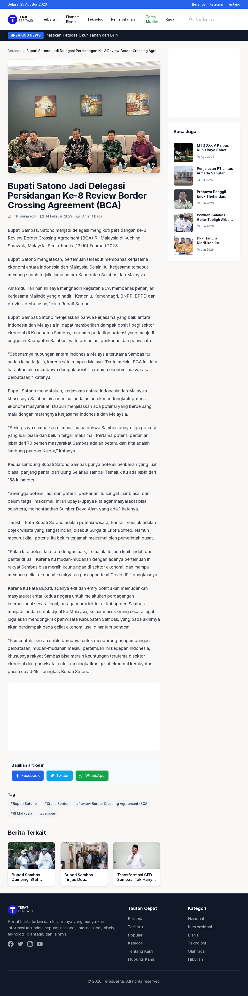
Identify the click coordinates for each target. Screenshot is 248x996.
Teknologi (95, 19)
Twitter (62, 775)
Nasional (196, 918)
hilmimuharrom (25, 216)
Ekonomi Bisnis (73, 19)
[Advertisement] (84, 717)
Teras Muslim (152, 19)
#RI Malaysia (21, 813)
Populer (135, 935)
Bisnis (193, 935)
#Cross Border (57, 803)
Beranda (199, 4)
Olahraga (196, 951)
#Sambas (48, 813)
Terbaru (48, 19)
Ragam (171, 19)
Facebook (30, 775)
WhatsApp (95, 775)
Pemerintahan (123, 19)
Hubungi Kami (141, 959)
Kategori (216, 4)
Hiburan (195, 959)
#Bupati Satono (24, 803)
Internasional (200, 926)
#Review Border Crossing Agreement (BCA (111, 803)
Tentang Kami (140, 951)
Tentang (233, 4)
